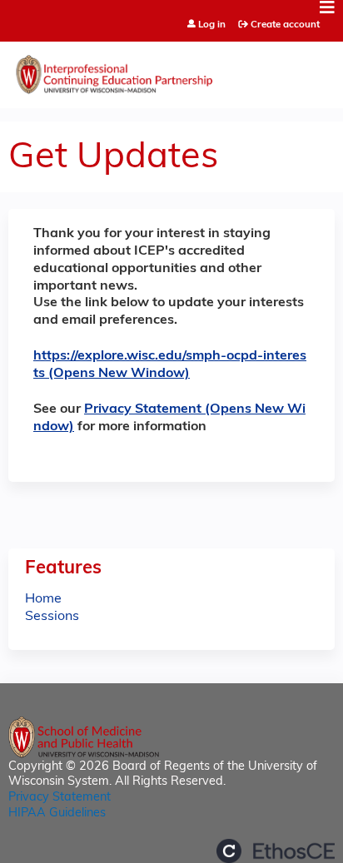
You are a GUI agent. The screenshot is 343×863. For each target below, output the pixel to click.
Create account (285, 25)
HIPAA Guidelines (57, 813)
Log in (212, 25)
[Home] (171, 71)
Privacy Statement (59, 797)
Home (43, 599)
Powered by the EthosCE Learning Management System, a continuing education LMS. (275, 851)
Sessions (52, 616)
